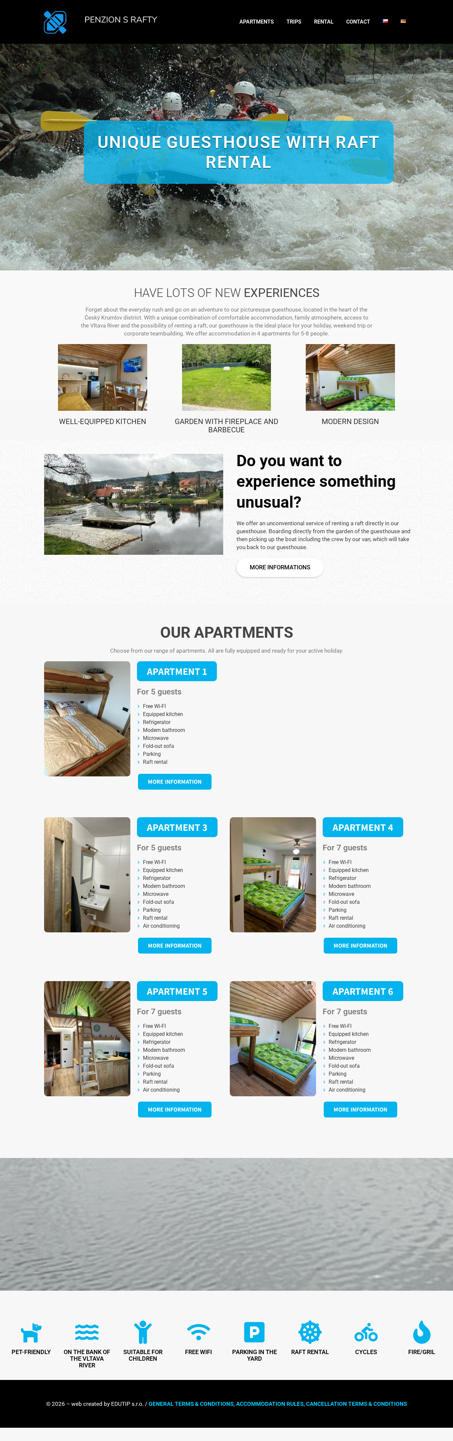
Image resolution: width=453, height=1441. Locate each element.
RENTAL (324, 22)
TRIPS (294, 22)
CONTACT (358, 22)
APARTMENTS (256, 22)
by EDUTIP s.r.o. (124, 1404)
